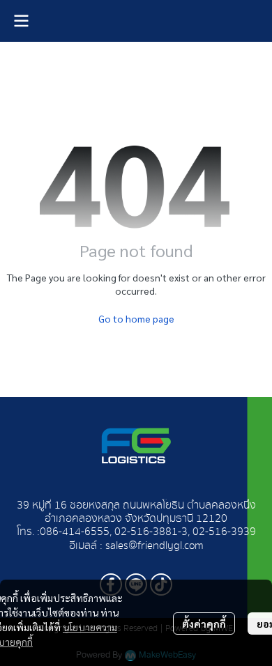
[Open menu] (21, 21)
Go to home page (136, 318)
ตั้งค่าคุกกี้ (204, 623)
